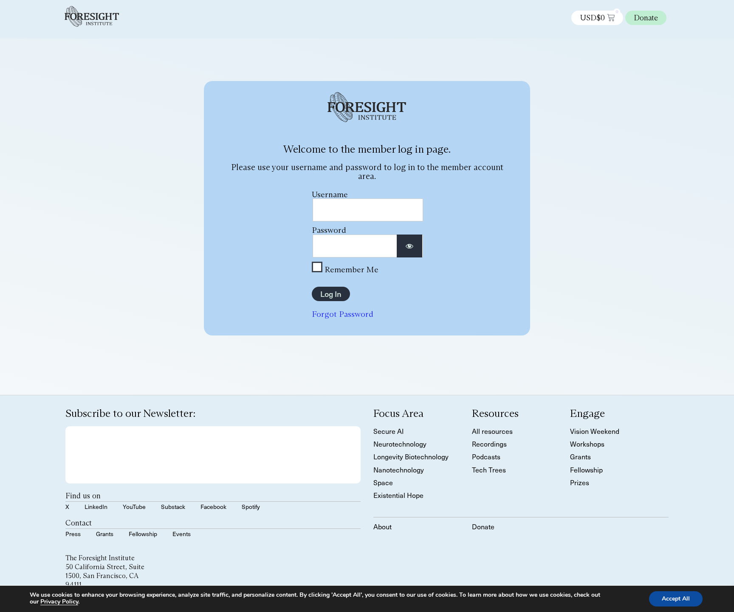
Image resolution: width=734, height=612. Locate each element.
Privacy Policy (59, 602)
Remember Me (350, 269)
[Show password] (409, 246)
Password (329, 230)
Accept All (676, 599)
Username (330, 194)
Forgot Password (342, 314)
